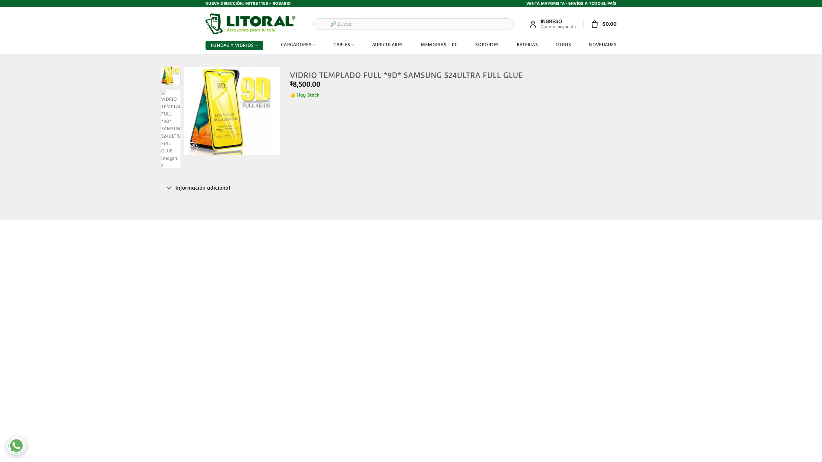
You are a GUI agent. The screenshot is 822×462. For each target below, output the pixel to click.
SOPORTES (487, 44)
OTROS (563, 44)
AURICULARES (387, 44)
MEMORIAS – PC (439, 44)
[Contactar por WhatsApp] (16, 445)
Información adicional (202, 188)
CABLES (341, 44)
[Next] (270, 111)
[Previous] (194, 111)
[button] (191, 147)
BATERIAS (527, 44)
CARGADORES (296, 44)
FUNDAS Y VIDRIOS (232, 45)
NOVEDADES (602, 44)
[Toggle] (169, 188)
